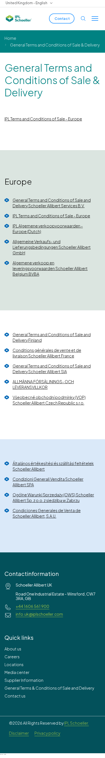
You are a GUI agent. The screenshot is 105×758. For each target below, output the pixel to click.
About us (12, 649)
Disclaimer (19, 733)
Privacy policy (47, 733)
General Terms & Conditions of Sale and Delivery (49, 688)
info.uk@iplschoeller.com (39, 614)
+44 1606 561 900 (32, 606)
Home (10, 38)
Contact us (14, 696)
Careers (12, 656)
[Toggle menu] (94, 18)
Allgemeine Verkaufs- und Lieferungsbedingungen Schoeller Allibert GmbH (52, 247)
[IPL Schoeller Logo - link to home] (19, 18)
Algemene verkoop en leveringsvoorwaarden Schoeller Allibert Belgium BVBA (50, 268)
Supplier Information (23, 680)
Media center (16, 672)
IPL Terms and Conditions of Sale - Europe (43, 118)
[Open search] (83, 18)
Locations (14, 664)
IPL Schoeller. (76, 723)
